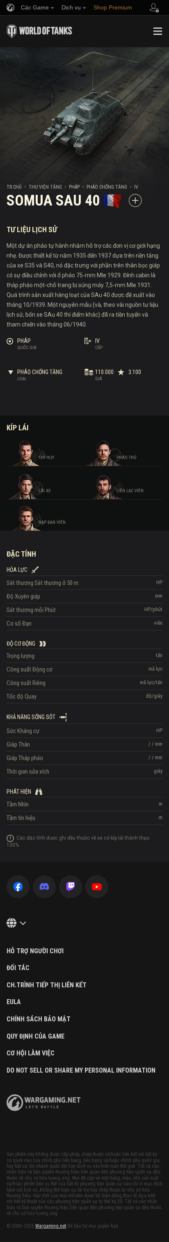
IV (136, 187)
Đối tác (18, 968)
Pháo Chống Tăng (107, 187)
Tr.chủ (14, 187)
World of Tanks (39, 31)
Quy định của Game (35, 1036)
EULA (14, 1002)
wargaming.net (43, 1103)
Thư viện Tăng (45, 187)
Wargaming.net (50, 1226)
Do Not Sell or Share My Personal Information (81, 1070)
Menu (157, 31)
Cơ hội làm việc (31, 1053)
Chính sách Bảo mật (39, 1019)
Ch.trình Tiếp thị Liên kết (47, 985)
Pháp (74, 187)
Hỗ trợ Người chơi (35, 951)
